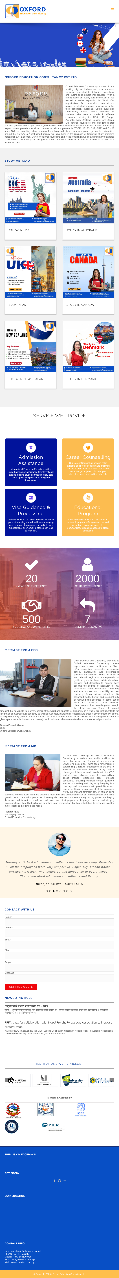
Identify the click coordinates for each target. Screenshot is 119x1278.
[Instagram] (59, 1176)
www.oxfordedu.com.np (22, 1257)
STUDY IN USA (19, 230)
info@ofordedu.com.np (23, 1255)
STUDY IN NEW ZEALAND (27, 379)
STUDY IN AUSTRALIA (82, 230)
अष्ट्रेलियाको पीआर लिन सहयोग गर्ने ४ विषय (26, 1001)
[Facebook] (54, 1176)
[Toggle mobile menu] (112, 9)
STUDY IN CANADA (80, 304)
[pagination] (47, 887)
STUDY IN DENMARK (81, 379)
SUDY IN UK (17, 304)
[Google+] (64, 1176)
